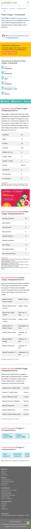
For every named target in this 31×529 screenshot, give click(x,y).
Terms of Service (6, 480)
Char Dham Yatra (6, 492)
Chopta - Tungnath (6, 498)
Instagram (4, 504)
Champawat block (22, 18)
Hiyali (5, 454)
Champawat (12, 8)
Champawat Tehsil (21, 8)
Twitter (3, 507)
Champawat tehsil (9, 20)
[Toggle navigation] (28, 2)
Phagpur (19, 435)
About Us (3, 471)
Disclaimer (4, 485)
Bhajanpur (6, 435)
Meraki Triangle (5, 497)
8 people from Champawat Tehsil (19, 35)
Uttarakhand (4, 8)
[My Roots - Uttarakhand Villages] (8, 2)
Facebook (4, 505)
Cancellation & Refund (7, 481)
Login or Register (10, 53)
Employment (17, 101)
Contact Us (4, 475)
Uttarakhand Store (6, 493)
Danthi (27, 454)
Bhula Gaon (17, 454)
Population (5, 101)
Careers (3, 473)
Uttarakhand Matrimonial (8, 495)
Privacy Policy (5, 483)
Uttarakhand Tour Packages (9, 490)
